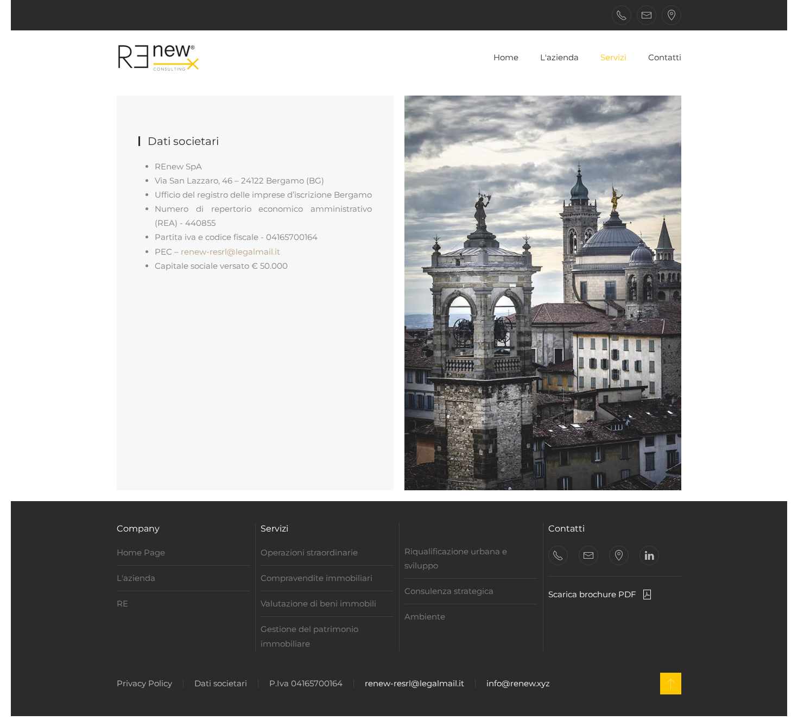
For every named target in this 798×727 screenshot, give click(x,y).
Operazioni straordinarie (309, 552)
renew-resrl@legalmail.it (230, 251)
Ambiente (424, 616)
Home (505, 57)
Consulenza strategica (448, 591)
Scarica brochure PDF (592, 594)
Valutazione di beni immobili (318, 603)
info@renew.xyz (518, 683)
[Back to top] (670, 683)
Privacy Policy (144, 683)
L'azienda (559, 57)
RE (122, 603)
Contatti (664, 57)
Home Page (141, 552)
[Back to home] (160, 57)
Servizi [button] (613, 57)
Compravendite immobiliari (316, 578)
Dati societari (220, 683)
